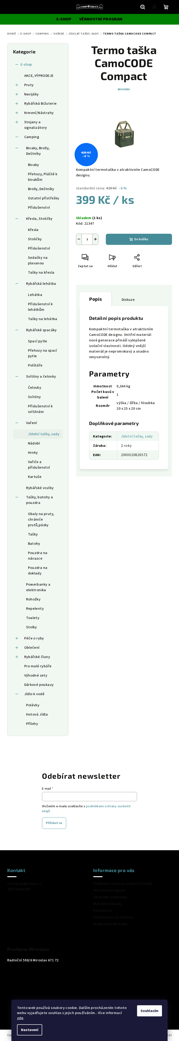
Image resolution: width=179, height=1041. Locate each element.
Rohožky (33, 599)
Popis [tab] (95, 299)
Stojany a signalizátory (35, 125)
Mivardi (124, 89)
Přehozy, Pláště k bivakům (43, 177)
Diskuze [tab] (128, 299)
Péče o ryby (34, 638)
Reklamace (102, 910)
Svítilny (34, 396)
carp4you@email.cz (24, 883)
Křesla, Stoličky (39, 218)
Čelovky (34, 387)
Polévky (33, 705)
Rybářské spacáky (41, 330)
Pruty (29, 85)
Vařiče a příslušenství (39, 464)
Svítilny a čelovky (41, 376)
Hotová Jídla (37, 714)
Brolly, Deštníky (41, 188)
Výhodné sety (36, 675)
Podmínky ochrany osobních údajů (122, 883)
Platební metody (107, 903)
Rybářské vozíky (40, 487)
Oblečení (32, 647)
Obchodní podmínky (110, 897)
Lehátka (35, 294)
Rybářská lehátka (41, 283)
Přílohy (32, 723)
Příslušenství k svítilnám (40, 409)
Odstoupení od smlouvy (113, 917)
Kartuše (35, 476)
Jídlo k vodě (34, 694)
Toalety (33, 617)
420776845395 (19, 889)
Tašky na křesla (41, 272)
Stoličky (35, 239)
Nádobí (34, 443)
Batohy (34, 543)
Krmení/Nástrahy (39, 112)
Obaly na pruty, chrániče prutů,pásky (41, 519)
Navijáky (31, 94)
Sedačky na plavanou (38, 260)
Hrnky (33, 452)
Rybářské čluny (37, 656)
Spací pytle (37, 341)
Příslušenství (39, 207)
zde (20, 1018)
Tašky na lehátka (42, 318)
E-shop (26, 64)
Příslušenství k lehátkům (40, 307)
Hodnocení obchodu (110, 924)
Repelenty (35, 608)
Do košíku (141, 239)
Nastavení (29, 1029)
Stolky (31, 627)
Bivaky (33, 164)
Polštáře (35, 365)
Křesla (33, 229)
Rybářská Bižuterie (40, 103)
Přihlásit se (54, 823)
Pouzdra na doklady (38, 570)
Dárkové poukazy (39, 684)
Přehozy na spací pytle (42, 353)
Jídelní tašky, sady (44, 434)
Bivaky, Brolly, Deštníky (38, 151)
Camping (31, 136)
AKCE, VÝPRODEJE (39, 75)
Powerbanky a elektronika (38, 587)
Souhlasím (149, 1010)
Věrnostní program (109, 890)
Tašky (33, 534)
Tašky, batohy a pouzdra (39, 500)
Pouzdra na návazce (38, 555)
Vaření (31, 422)
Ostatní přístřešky (43, 198)
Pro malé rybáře (38, 666)
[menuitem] (64, 19)
